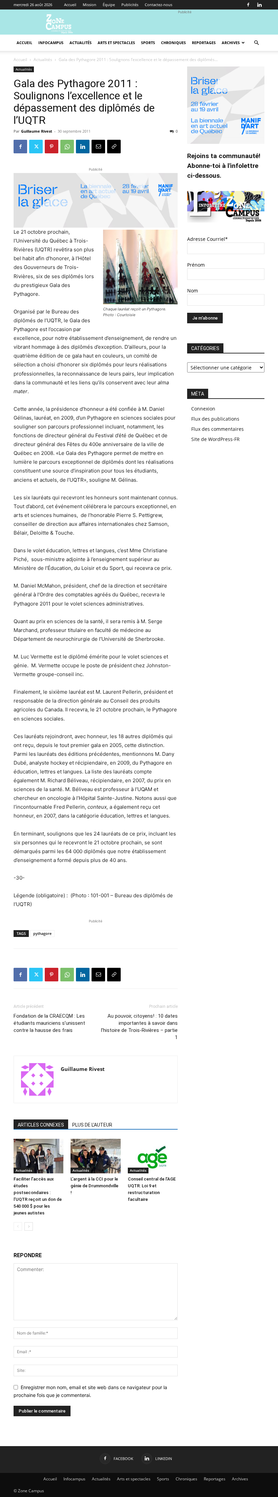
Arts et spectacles (116, 42)
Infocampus (50, 42)
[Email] (98, 146)
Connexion (203, 408)
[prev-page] (18, 1226)
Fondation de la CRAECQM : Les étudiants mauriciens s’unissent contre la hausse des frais (49, 1023)
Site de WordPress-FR (215, 439)
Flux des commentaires (217, 429)
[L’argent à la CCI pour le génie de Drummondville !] (95, 1156)
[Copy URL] (114, 146)
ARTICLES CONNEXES (41, 1125)
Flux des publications (215, 419)
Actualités (81, 42)
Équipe (109, 4)
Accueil (70, 4)
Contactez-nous (158, 4)
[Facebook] (248, 4)
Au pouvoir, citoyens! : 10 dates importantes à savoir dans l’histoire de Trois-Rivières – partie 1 (139, 1026)
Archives (231, 42)
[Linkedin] (259, 4)
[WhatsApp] (67, 146)
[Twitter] (36, 146)
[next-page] (28, 1226)
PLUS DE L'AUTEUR (92, 1125)
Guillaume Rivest (36, 131)
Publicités (129, 4)
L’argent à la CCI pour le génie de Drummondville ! (94, 1185)
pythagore (42, 933)
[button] (256, 43)
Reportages (204, 42)
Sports (148, 42)
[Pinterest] (51, 146)
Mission (89, 4)
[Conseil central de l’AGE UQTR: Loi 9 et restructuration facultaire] (153, 1156)
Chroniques (173, 42)
